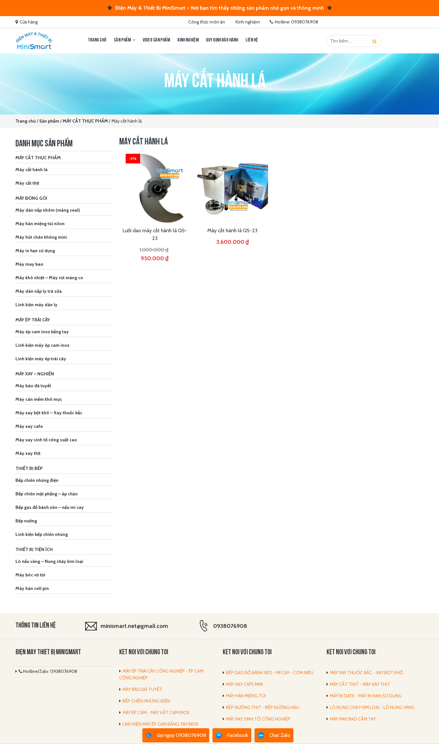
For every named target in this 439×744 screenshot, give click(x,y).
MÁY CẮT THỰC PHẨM (38, 158)
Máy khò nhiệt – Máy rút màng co (49, 277)
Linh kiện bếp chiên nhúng (41, 534)
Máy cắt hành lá (31, 169)
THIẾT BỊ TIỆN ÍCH (34, 549)
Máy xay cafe (29, 426)
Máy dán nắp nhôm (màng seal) (47, 210)
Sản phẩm (122, 40)
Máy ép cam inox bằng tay (42, 332)
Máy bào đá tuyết (33, 386)
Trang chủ (97, 40)
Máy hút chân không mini (41, 237)
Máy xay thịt (27, 453)
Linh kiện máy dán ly (36, 305)
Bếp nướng (26, 521)
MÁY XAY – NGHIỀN (34, 374)
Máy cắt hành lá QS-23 (232, 230)
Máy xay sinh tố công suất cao (46, 440)
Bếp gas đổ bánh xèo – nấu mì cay (49, 507)
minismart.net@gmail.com (134, 625)
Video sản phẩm (156, 40)
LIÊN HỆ (252, 40)
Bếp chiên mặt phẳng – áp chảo (46, 494)
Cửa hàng (29, 22)
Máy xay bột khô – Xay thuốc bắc (48, 413)
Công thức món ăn (206, 22)
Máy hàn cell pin (32, 588)
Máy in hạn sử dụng (35, 250)
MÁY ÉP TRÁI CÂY (32, 320)
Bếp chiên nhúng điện (36, 480)
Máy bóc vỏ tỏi (30, 575)
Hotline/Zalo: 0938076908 (49, 671)
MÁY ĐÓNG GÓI (31, 198)
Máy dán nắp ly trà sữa (38, 291)
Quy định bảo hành (222, 40)
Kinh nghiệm (248, 22)
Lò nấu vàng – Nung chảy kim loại (49, 561)
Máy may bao (29, 264)
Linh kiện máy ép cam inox (42, 345)
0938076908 (230, 625)
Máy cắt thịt (27, 183)
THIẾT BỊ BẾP (29, 468)
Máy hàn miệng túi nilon (40, 223)
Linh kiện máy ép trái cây (40, 359)
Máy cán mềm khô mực (38, 399)
